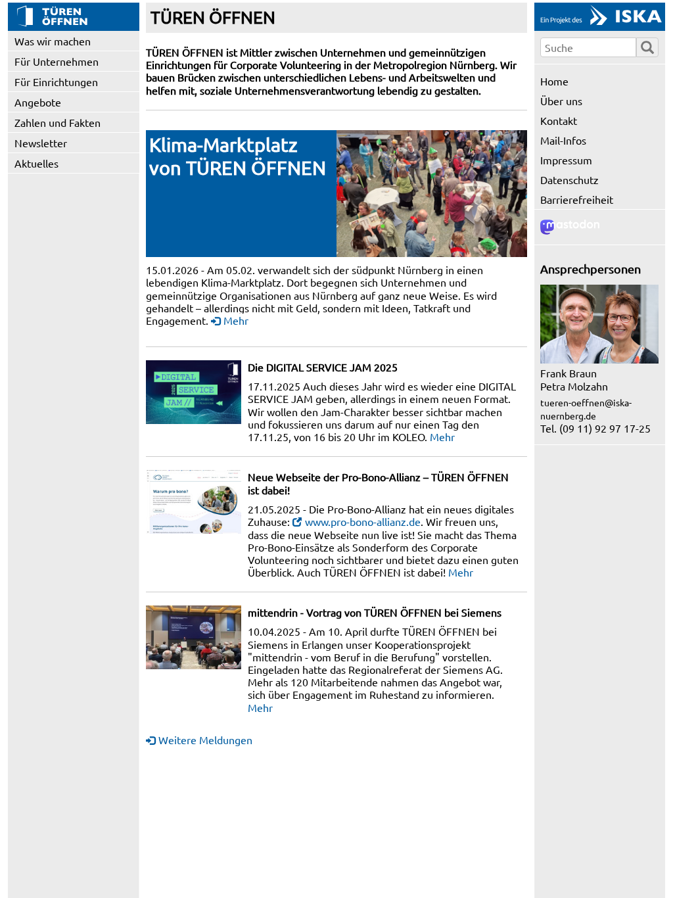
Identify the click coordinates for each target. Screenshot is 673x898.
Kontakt (558, 120)
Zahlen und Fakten (57, 122)
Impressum (566, 159)
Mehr (235, 320)
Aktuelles (36, 163)
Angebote (37, 101)
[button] (431, 193)
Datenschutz (569, 179)
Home (554, 80)
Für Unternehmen (56, 61)
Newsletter (40, 142)
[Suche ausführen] (647, 47)
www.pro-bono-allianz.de (363, 521)
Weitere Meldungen (205, 739)
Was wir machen (52, 40)
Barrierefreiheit (576, 199)
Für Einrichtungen (56, 81)
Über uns (561, 100)
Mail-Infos (563, 140)
